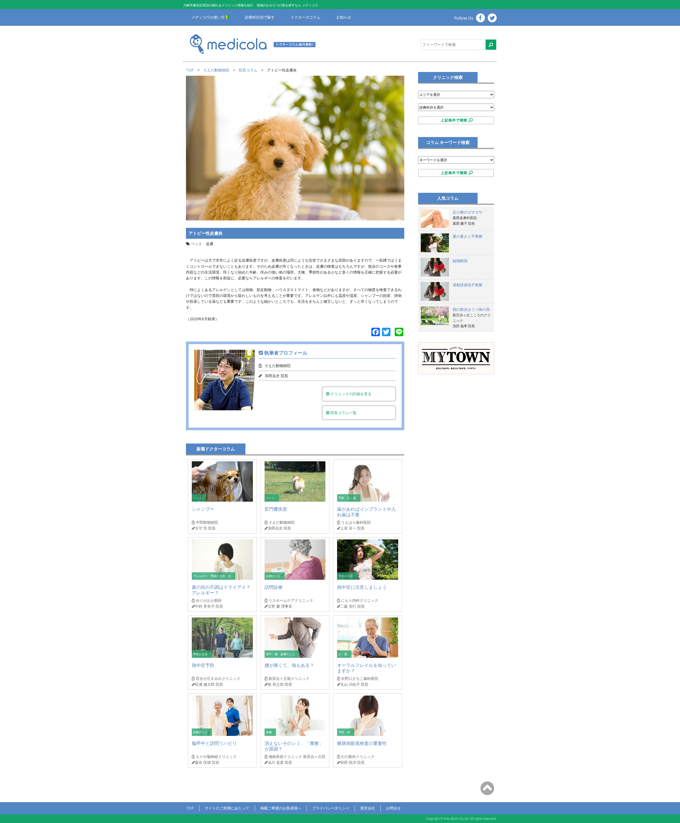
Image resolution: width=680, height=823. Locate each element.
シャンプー (203, 509)
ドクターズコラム (305, 17)
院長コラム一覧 (342, 412)
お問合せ (393, 808)
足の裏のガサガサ (467, 212)
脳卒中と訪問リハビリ (214, 743)
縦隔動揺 (460, 260)
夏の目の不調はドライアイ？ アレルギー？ (221, 590)
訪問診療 (274, 587)
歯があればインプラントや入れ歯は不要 (366, 512)
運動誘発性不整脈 (467, 284)
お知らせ (343, 17)
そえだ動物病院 (216, 70)
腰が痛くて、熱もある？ (289, 665)
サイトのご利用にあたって (227, 808)
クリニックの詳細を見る (350, 393)
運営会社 (367, 808)
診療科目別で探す (260, 17)
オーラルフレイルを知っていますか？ (366, 668)
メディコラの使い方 (208, 17)
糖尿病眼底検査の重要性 (362, 743)
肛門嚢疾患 (276, 509)
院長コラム (248, 70)
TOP (190, 70)
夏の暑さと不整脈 (467, 236)
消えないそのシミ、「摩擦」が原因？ (294, 746)
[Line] (399, 332)
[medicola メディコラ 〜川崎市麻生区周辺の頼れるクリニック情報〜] (259, 44)
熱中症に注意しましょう (362, 587)
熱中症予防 (203, 665)
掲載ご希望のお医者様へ (280, 808)
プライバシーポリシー (330, 808)
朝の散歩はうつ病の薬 (471, 309)
